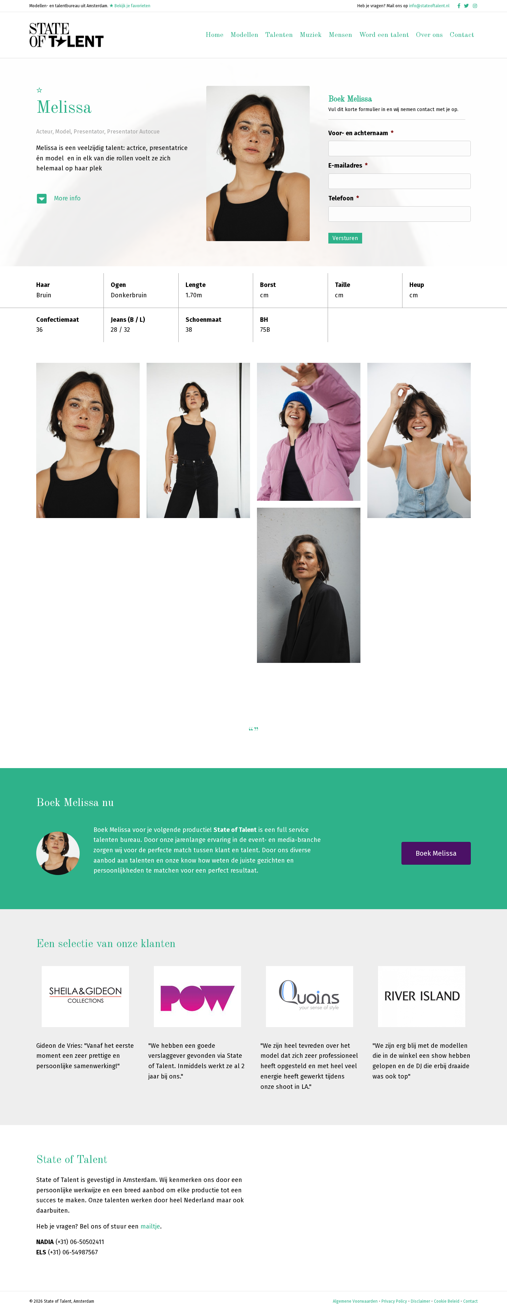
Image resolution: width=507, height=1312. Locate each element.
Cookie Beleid (446, 1301)
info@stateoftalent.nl (429, 5)
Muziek (311, 35)
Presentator (88, 131)
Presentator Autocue (133, 131)
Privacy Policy (394, 1301)
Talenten (279, 35)
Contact (462, 35)
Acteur (44, 131)
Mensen (340, 35)
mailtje (150, 1226)
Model (63, 131)
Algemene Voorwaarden (355, 1301)
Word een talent (384, 35)
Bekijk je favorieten (131, 5)
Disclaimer (420, 1301)
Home (214, 35)
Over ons (429, 35)
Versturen (345, 238)
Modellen (244, 35)
